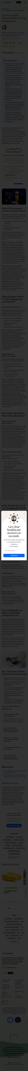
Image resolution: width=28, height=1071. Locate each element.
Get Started (14, 555)
